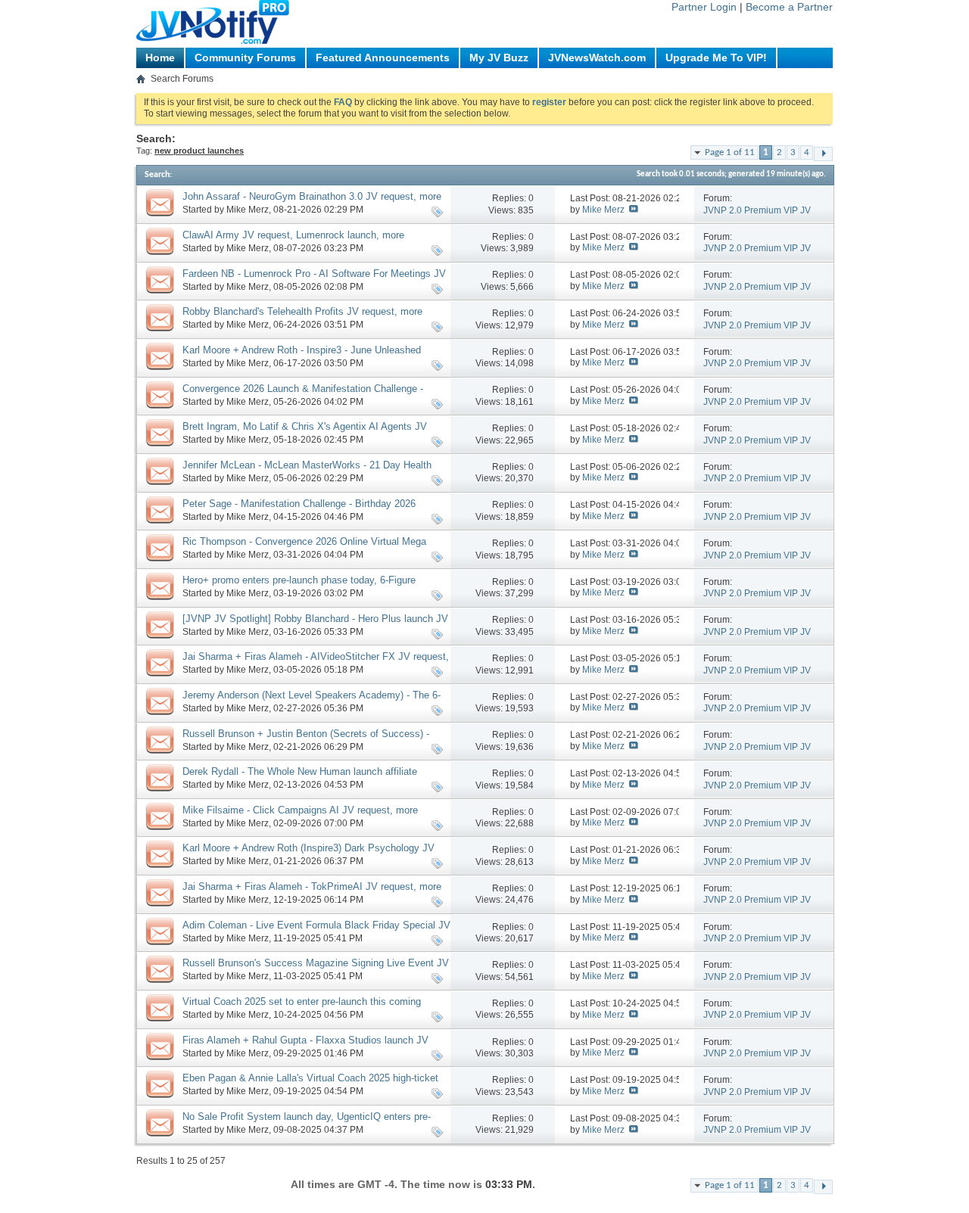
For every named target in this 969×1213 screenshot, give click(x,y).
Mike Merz (247, 209)
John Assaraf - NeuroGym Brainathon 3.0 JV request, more (311, 196)
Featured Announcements (383, 57)
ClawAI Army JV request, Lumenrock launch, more (293, 235)
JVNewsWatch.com (597, 57)
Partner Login (704, 7)
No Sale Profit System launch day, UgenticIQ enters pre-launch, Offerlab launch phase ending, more (306, 1123)
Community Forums (245, 57)
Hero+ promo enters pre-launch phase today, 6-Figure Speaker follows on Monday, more (299, 586)
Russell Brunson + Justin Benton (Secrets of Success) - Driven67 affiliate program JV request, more (305, 740)
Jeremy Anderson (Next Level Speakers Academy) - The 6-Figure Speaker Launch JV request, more (311, 701)
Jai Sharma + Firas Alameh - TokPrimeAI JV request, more (311, 886)
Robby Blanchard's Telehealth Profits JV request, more (302, 311)
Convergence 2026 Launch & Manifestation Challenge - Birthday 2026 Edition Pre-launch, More (302, 395)
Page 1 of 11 (730, 152)
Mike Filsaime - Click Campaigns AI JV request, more (300, 810)
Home (160, 57)
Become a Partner (789, 7)
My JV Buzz (498, 57)
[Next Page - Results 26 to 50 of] (823, 154)
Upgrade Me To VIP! (716, 57)
